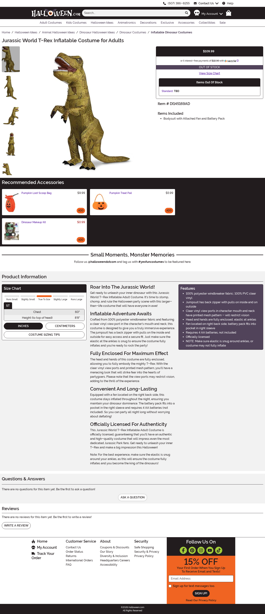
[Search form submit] (186, 13)
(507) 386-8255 (179, 3)
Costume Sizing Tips (44, 334)
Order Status (74, 551)
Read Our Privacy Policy (201, 600)
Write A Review (16, 525)
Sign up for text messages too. (194, 586)
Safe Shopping (144, 547)
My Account (47, 547)
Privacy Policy (144, 556)
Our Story (106, 551)
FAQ (68, 564)
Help (230, 3)
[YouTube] (209, 550)
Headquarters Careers (115, 560)
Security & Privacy (146, 551)
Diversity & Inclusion (114, 556)
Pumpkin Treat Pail (120, 193)
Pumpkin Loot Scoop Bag (36, 193)
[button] (208, 13)
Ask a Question (133, 497)
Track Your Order (43, 555)
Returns (71, 556)
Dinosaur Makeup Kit (33, 222)
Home (42, 541)
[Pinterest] (192, 550)
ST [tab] (8, 305)
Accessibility (108, 564)
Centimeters (65, 326)
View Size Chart (209, 73)
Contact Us (206, 3)
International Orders (79, 560)
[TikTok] (218, 550)
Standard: (167, 91)
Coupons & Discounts (114, 547)
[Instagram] (201, 550)
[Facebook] (183, 550)
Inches (23, 326)
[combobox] (132, 13)
